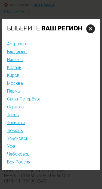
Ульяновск (17, 138)
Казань (14, 67)
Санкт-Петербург (24, 99)
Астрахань (17, 43)
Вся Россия (18, 162)
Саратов (15, 106)
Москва (15, 83)
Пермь (13, 91)
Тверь (13, 114)
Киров (13, 75)
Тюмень (15, 130)
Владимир (17, 51)
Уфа (11, 146)
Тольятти (16, 122)
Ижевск (15, 59)
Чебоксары (18, 154)
